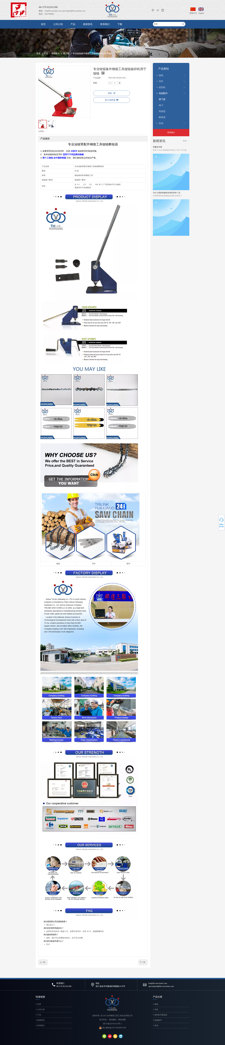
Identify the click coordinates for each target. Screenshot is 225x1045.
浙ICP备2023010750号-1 (112, 1024)
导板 (156, 1009)
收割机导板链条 (160, 1015)
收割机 (162, 87)
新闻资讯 (41, 1020)
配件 (128, 564)
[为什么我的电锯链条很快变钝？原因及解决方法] (171, 175)
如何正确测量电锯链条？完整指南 (166, 224)
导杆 (94, 564)
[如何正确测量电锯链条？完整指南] (171, 221)
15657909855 (215, 523)
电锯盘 (162, 111)
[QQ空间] (115, 1036)
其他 (161, 123)
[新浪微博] (158, 10)
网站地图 (122, 1020)
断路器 (162, 117)
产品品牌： (97, 78)
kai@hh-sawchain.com (53, 11)
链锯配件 (158, 1020)
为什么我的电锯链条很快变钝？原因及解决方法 (167, 179)
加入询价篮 (110, 100)
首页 (39, 1004)
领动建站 (112, 1020)
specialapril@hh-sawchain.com (74, 11)
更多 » (185, 141)
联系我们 (171, 133)
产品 (39, 1015)
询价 (110, 93)
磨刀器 (162, 99)
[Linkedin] (163, 10)
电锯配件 (163, 93)
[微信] (104, 1036)
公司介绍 (41, 1009)
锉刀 (161, 105)
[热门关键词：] (183, 24)
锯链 (58, 564)
